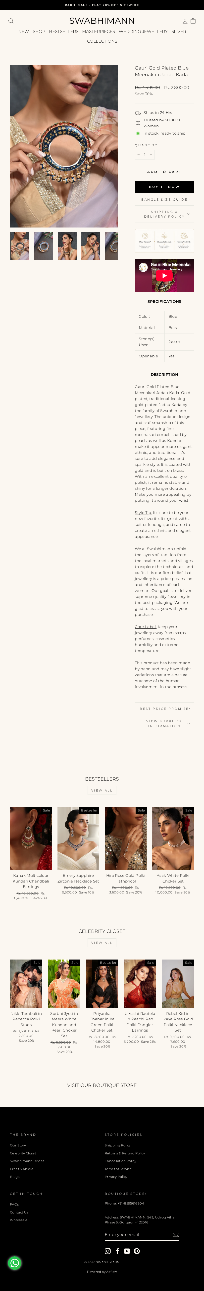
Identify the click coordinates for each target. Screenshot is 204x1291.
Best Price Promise (164, 709)
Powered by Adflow (102, 1272)
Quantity (146, 145)
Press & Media (21, 1169)
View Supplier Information (164, 723)
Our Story (18, 1145)
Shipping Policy (118, 1145)
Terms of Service (118, 1169)
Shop (39, 31)
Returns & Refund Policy (125, 1153)
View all (102, 790)
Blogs (14, 1177)
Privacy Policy (116, 1177)
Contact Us (19, 1212)
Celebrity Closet (23, 1153)
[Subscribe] (176, 1235)
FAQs (14, 1204)
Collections (102, 41)
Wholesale (18, 1220)
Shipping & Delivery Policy (164, 214)
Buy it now (164, 187)
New (23, 31)
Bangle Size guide (164, 199)
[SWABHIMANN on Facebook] (117, 1251)
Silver (178, 31)
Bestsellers (63, 31)
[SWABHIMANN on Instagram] (108, 1251)
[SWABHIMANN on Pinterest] (137, 1251)
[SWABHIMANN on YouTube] (127, 1251)
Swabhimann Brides (27, 1161)
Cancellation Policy (120, 1161)
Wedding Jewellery (143, 31)
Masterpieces (98, 31)
